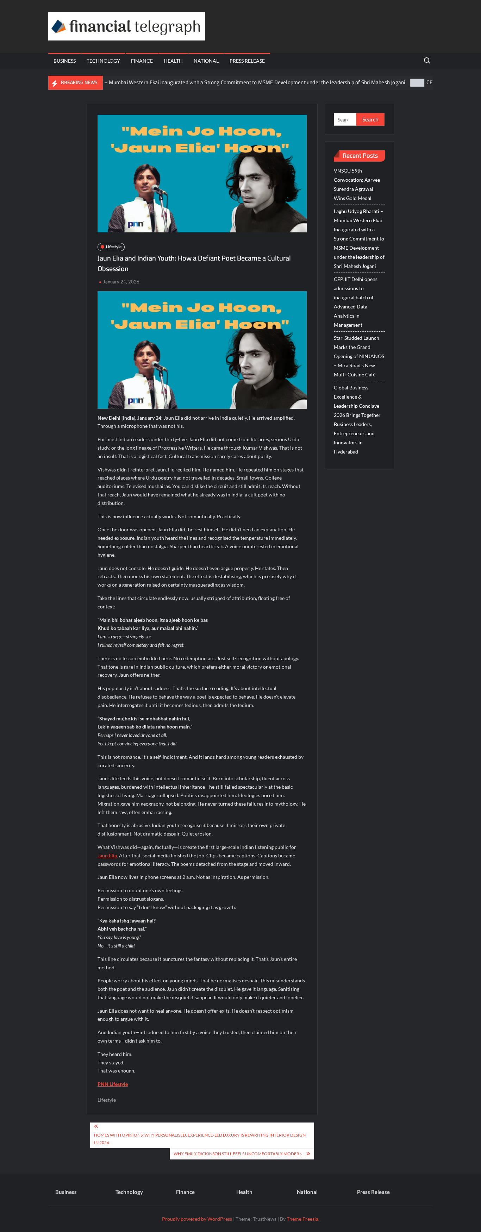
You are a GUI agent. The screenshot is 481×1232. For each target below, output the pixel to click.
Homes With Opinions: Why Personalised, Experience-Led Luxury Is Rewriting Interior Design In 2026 (200, 1138)
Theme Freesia (302, 1219)
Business (65, 61)
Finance (142, 61)
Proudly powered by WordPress (197, 1219)
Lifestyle (113, 246)
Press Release (247, 61)
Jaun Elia (107, 855)
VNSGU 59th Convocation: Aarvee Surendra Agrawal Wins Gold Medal (357, 184)
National (206, 61)
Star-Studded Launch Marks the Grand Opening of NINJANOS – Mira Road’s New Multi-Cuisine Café (359, 356)
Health (173, 61)
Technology (103, 61)
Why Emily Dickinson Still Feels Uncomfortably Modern (238, 1153)
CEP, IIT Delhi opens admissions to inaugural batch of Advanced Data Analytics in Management (355, 302)
